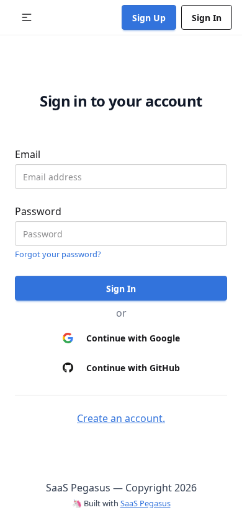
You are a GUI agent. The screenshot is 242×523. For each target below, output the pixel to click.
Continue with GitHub (133, 368)
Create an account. (121, 418)
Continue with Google (133, 338)
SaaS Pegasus (145, 503)
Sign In (207, 18)
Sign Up (149, 18)
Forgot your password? (58, 254)
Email (27, 154)
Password (38, 211)
